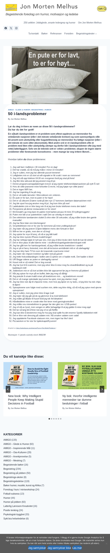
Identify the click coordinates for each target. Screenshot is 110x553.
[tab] (49, 419)
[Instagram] (16, 28)
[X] (11, 28)
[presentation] (27, 375)
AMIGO (7, 440)
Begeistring (37, 110)
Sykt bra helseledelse (14, 518)
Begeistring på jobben (14, 473)
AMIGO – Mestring (12, 460)
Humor (48, 110)
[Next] (102, 389)
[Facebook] (5, 28)
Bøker (44, 33)
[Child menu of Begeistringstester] (86, 33)
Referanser (56, 33)
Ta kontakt (33, 33)
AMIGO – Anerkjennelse (15, 456)
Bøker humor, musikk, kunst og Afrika (22, 485)
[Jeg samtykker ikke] (106, 543)
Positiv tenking (10, 510)
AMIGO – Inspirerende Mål (16, 448)
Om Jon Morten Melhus (90, 22)
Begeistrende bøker (13, 464)
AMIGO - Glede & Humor (19, 110)
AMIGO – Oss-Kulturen (15, 452)
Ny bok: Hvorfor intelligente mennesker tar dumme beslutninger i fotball (79, 399)
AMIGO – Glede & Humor (16, 444)
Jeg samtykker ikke (59, 547)
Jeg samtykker (37, 547)
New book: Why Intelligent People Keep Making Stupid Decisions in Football (25, 399)
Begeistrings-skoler (13, 477)
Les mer (77, 547)
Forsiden (68, 33)
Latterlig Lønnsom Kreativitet (18, 506)
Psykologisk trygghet (13, 514)
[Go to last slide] (8, 389)
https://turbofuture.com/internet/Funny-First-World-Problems (35, 328)
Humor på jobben (12, 502)
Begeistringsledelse (13, 481)
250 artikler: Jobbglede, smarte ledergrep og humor (49, 22)
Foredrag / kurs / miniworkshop (19, 489)
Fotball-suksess (11, 494)
